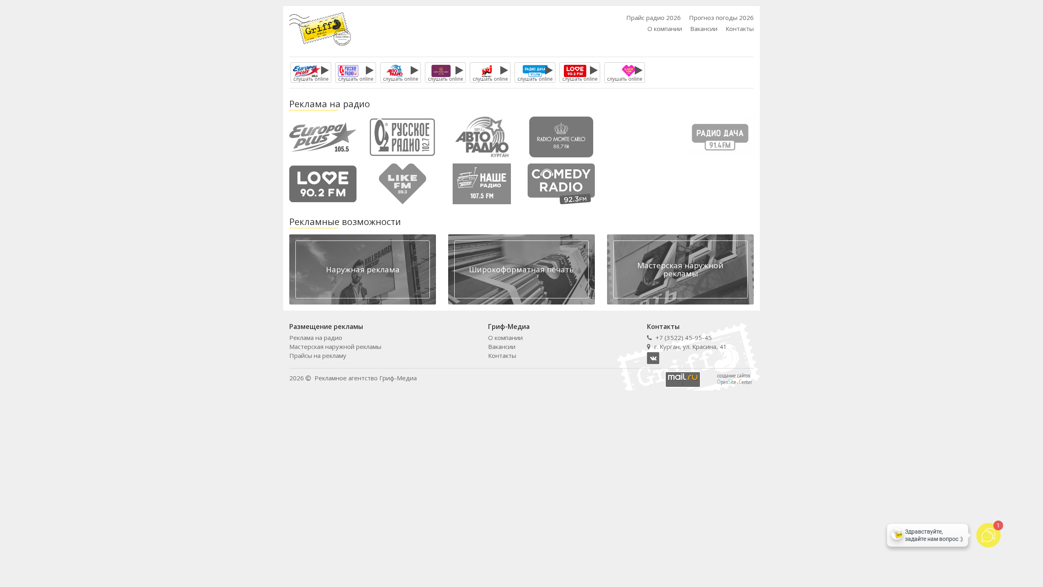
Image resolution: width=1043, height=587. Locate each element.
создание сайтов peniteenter (734, 379)
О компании (664, 28)
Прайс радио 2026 (653, 17)
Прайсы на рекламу (317, 355)
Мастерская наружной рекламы (335, 346)
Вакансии (703, 28)
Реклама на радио (315, 337)
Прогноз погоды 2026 (721, 17)
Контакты (740, 28)
